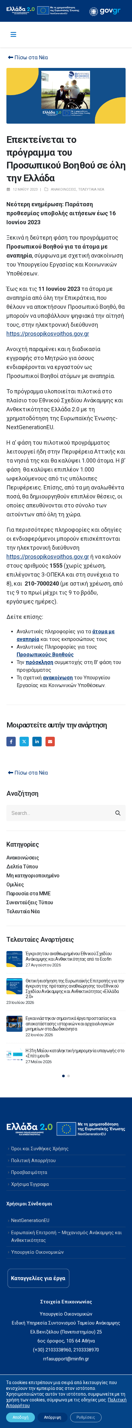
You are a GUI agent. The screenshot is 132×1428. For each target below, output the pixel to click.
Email (50, 741)
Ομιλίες (15, 885)
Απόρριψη (52, 1417)
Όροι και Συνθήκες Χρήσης (40, 1149)
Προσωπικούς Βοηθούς (45, 655)
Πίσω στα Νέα (30, 57)
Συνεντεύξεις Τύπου (29, 902)
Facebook (11, 741)
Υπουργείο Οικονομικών (37, 1252)
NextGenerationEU (30, 1220)
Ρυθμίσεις (86, 1417)
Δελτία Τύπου (22, 867)
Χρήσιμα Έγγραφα (30, 1184)
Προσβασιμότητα (29, 1172)
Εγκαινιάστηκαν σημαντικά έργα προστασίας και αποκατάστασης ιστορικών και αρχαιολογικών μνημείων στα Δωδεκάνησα (71, 1023)
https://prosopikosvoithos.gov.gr (47, 333)
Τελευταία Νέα (91, 189)
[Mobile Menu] (13, 34)
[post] (14, 959)
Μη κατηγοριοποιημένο (33, 876)
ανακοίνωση (58, 678)
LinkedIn (37, 741)
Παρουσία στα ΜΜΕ (28, 893)
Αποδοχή (20, 1417)
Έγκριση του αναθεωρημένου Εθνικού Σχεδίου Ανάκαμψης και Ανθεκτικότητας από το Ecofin (68, 956)
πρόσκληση (39, 662)
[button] (63, 1076)
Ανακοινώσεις (63, 189)
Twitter (24, 741)
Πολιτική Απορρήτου (33, 1160)
